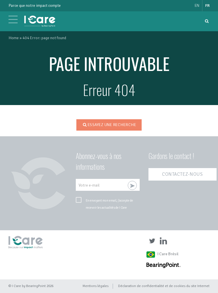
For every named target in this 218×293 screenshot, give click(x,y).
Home (14, 37)
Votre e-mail (89, 185)
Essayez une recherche (112, 124)
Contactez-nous (182, 174)
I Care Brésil (168, 254)
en (197, 5)
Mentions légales (95, 286)
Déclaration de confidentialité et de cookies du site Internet (163, 286)
